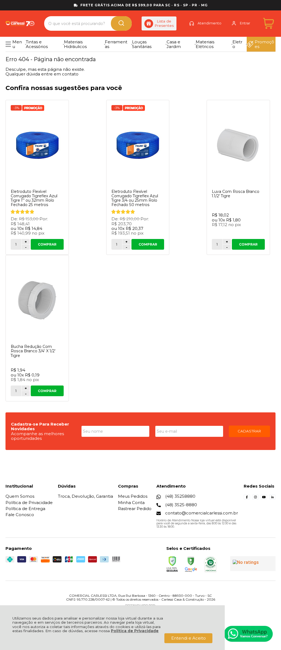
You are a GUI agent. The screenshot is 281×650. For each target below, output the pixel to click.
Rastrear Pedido (134, 508)
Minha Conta (131, 502)
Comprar (47, 244)
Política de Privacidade (135, 631)
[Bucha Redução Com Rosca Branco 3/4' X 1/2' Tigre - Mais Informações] (37, 300)
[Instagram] (255, 498)
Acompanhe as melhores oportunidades (37, 436)
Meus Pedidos (132, 496)
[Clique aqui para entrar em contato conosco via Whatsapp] (248, 634)
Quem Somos (19, 496)
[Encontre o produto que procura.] (121, 23)
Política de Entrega (25, 508)
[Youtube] (264, 498)
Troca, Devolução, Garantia (85, 496)
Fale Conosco (19, 514)
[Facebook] (247, 498)
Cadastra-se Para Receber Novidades (40, 426)
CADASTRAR (249, 431)
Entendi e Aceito (188, 638)
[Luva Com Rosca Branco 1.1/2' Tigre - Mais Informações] (238, 145)
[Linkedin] (272, 498)
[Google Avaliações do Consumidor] (253, 563)
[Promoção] (33, 108)
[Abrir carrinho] (269, 23)
